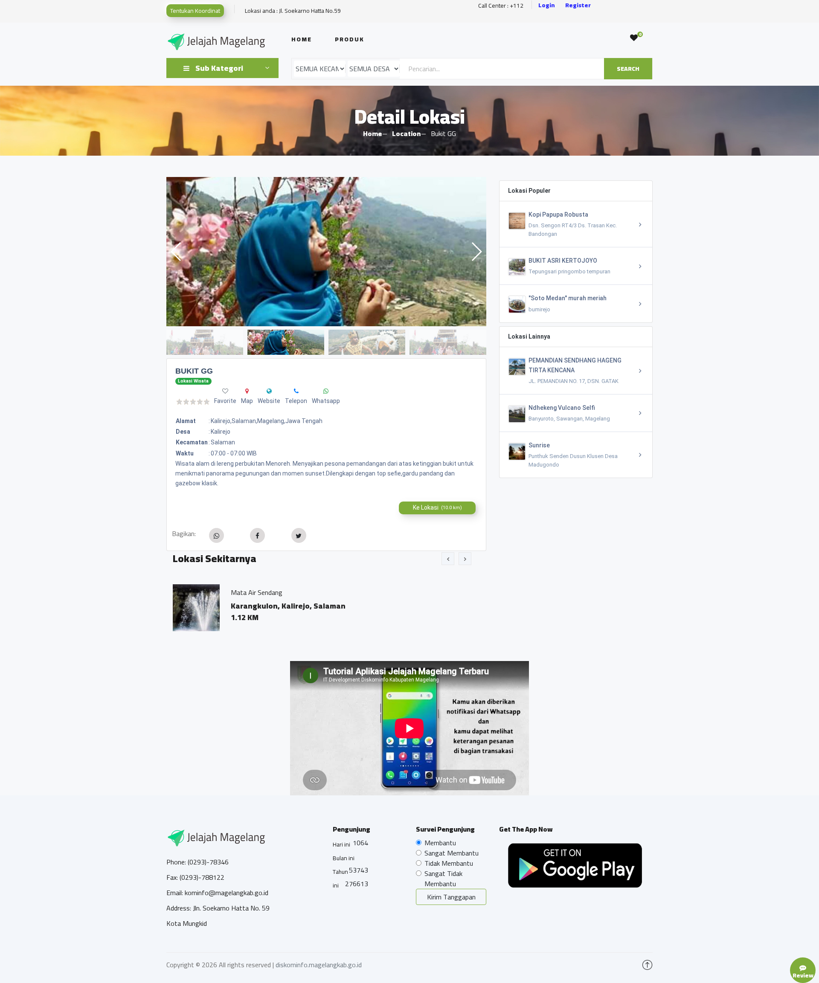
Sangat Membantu (451, 853)
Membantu (440, 843)
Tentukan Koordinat (195, 10)
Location (406, 133)
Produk (349, 39)
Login (546, 5)
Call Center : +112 (500, 5)
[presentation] (447, 558)
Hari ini (341, 844)
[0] (634, 38)
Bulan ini (343, 858)
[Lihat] (326, 251)
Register (578, 5)
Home (301, 39)
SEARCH (628, 68)
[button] (476, 251)
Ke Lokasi (437, 507)
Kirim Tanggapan (451, 896)
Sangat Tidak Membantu (443, 878)
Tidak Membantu (448, 863)
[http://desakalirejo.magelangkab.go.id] (269, 391)
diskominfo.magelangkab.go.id (319, 964)
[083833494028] (325, 391)
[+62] (296, 391)
